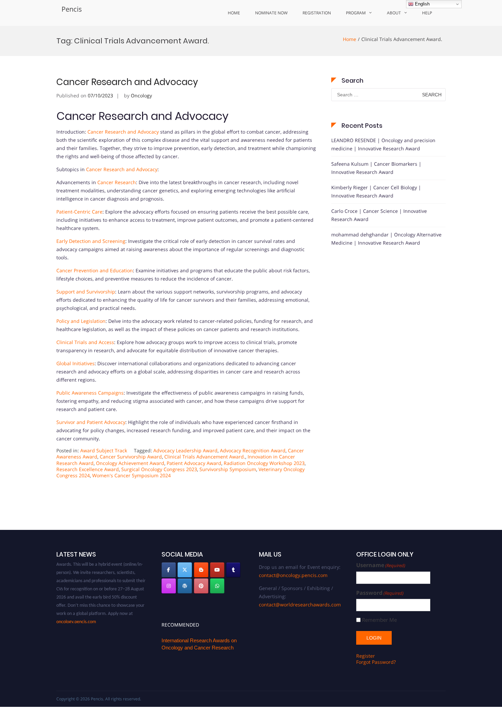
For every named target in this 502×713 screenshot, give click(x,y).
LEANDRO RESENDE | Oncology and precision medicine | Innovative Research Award (383, 144)
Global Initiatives (75, 363)
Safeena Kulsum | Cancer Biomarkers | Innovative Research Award (376, 168)
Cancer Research (116, 182)
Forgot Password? (376, 662)
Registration (317, 13)
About (394, 13)
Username (380, 565)
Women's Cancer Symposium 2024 (131, 475)
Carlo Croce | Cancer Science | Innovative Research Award (379, 215)
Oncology (141, 95)
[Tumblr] (233, 569)
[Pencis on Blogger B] (201, 569)
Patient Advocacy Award (194, 463)
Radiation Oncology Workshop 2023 (264, 463)
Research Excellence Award (87, 469)
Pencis (71, 9)
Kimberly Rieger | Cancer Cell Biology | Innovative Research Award (376, 191)
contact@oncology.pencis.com (293, 575)
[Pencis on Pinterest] (201, 585)
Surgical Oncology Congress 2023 (159, 469)
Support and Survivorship (85, 291)
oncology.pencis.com (76, 616)
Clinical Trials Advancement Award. (204, 456)
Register (365, 656)
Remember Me (379, 620)
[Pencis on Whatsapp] (217, 585)
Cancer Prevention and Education (94, 270)
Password (380, 593)
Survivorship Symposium (227, 469)
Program (356, 13)
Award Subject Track (103, 450)
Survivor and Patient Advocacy (90, 422)
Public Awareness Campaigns (90, 392)
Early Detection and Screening (90, 241)
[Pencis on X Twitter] (185, 569)
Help (427, 13)
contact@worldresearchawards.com (300, 604)
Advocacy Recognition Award (252, 450)
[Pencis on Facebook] (169, 569)
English (422, 3)
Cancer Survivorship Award (131, 456)
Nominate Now (271, 13)
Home (234, 13)
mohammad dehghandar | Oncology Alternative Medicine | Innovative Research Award (386, 238)
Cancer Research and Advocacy (127, 82)
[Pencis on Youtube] (217, 569)
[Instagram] (169, 585)
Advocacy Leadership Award (185, 450)
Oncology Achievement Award (130, 463)
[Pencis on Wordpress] (185, 585)
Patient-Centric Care (79, 211)
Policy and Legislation (81, 321)
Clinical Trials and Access (85, 342)
